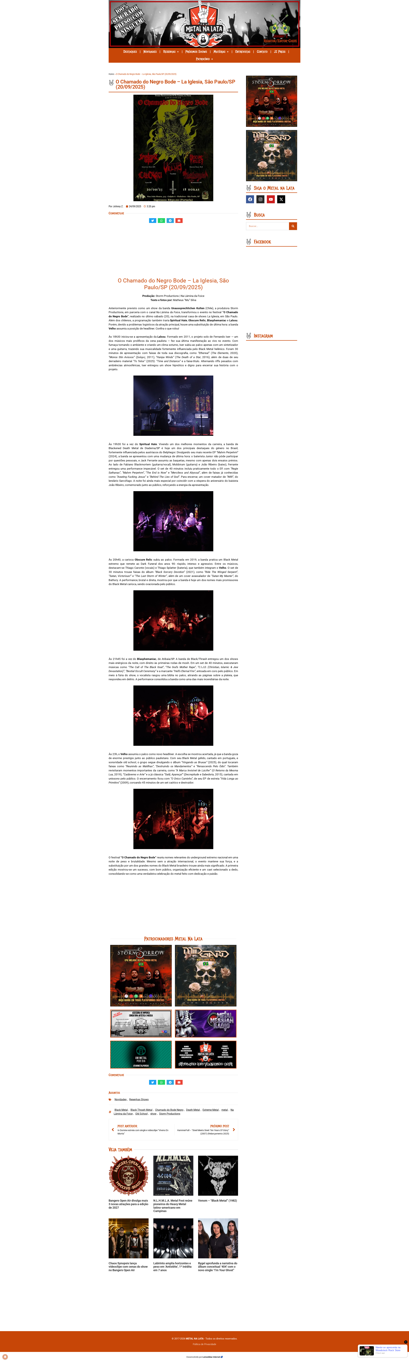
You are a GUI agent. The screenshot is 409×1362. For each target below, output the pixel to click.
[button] (152, 220)
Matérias (219, 51)
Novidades (150, 51)
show (153, 1113)
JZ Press (279, 51)
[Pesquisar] (293, 226)
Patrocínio (203, 59)
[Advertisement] (173, 251)
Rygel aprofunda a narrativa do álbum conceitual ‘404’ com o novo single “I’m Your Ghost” (217, 1267)
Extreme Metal (211, 1109)
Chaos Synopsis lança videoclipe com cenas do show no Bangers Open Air (128, 1267)
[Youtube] (271, 199)
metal (224, 1109)
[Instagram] (260, 199)
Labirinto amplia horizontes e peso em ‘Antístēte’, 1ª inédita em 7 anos (172, 1267)
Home (111, 74)
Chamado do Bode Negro (169, 1109)
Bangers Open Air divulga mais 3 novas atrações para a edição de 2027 (128, 1204)
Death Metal (193, 1109)
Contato (262, 51)
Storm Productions (169, 1113)
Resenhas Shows (139, 1099)
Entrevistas (242, 51)
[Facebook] (250, 199)
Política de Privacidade (204, 1344)
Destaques (130, 51)
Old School (141, 1113)
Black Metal (121, 1109)
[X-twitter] (281, 199)
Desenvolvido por (194, 1357)
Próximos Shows (196, 51)
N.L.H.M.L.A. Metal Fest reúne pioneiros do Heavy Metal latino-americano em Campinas (172, 1206)
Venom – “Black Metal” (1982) (217, 1200)
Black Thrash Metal (141, 1109)
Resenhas (169, 51)
